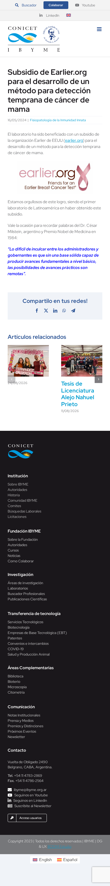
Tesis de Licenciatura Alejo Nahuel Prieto (77, 394)
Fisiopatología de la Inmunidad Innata (58, 120)
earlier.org (74, 140)
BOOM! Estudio (59, 846)
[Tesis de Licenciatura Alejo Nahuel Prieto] (81, 347)
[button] (11, 379)
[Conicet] (21, 445)
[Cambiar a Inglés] (68, 15)
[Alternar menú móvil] (99, 29)
